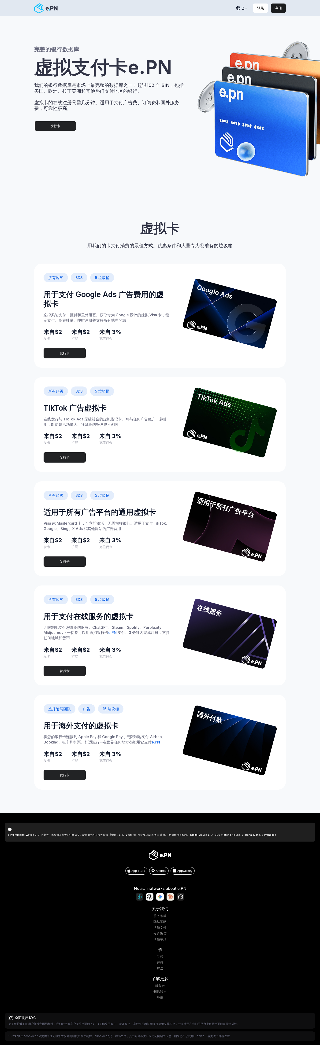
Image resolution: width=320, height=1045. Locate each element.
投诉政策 (160, 933)
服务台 (160, 986)
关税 (160, 957)
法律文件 (160, 928)
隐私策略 (160, 922)
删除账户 (160, 991)
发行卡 (55, 126)
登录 (160, 998)
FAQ (160, 969)
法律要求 (160, 940)
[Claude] (170, 897)
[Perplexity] (139, 897)
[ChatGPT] (149, 897)
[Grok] (180, 897)
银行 (160, 962)
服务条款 (160, 916)
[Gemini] (160, 897)
